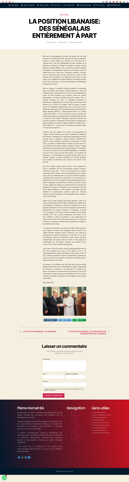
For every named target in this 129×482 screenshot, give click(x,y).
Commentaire (46, 359)
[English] (107, 2)
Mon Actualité (74, 417)
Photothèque (77, 425)
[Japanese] (127, 2)
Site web (45, 381)
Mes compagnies (75, 415)
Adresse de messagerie (72, 374)
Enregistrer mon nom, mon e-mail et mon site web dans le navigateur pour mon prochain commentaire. (64, 389)
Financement (74, 430)
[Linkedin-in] (13, 2)
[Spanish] (120, 2)
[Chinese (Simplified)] (114, 2)
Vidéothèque (77, 427)
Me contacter (74, 440)
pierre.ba (53, 42)
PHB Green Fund (78, 435)
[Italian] (124, 2)
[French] (103, 2)
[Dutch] (110, 2)
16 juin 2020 (63, 42)
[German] (117, 2)
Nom (44, 374)
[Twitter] (6, 2)
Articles (75, 423)
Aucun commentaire (76, 42)
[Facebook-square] (2, 2)
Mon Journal (64, 14)
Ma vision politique (76, 437)
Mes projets (74, 413)
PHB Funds (73, 432)
